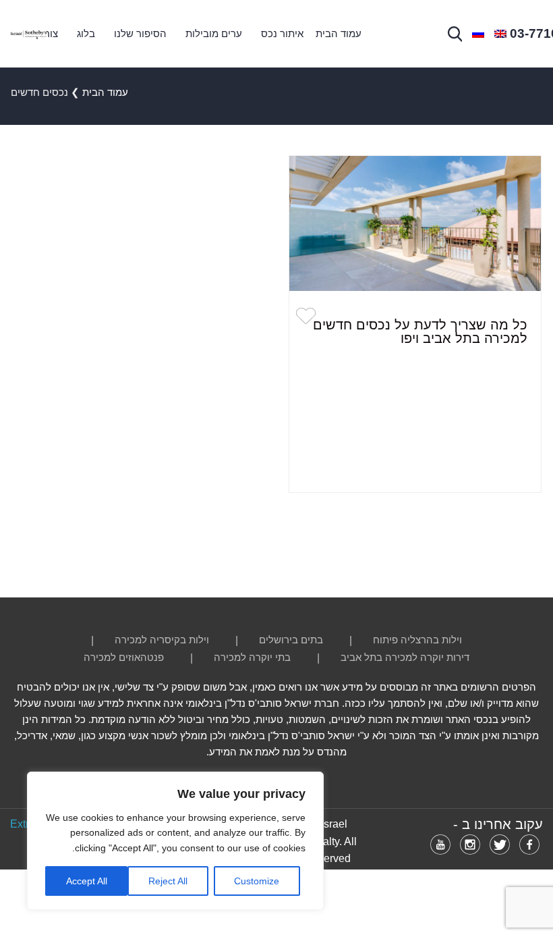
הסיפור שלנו (140, 33)
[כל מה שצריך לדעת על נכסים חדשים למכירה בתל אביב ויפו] (415, 223)
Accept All (86, 881)
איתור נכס (282, 33)
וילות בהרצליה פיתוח (417, 639)
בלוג (86, 33)
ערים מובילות (213, 33)
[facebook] (529, 844)
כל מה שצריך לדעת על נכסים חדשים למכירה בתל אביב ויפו (420, 331)
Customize (256, 881)
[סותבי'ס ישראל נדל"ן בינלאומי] (29, 34)
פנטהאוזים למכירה (124, 657)
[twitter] (500, 844)
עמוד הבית (338, 33)
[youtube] (440, 844)
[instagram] (470, 844)
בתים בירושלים (291, 639)
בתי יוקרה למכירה (252, 657)
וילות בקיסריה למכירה (162, 639)
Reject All (167, 881)
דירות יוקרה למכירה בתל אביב (405, 657)
